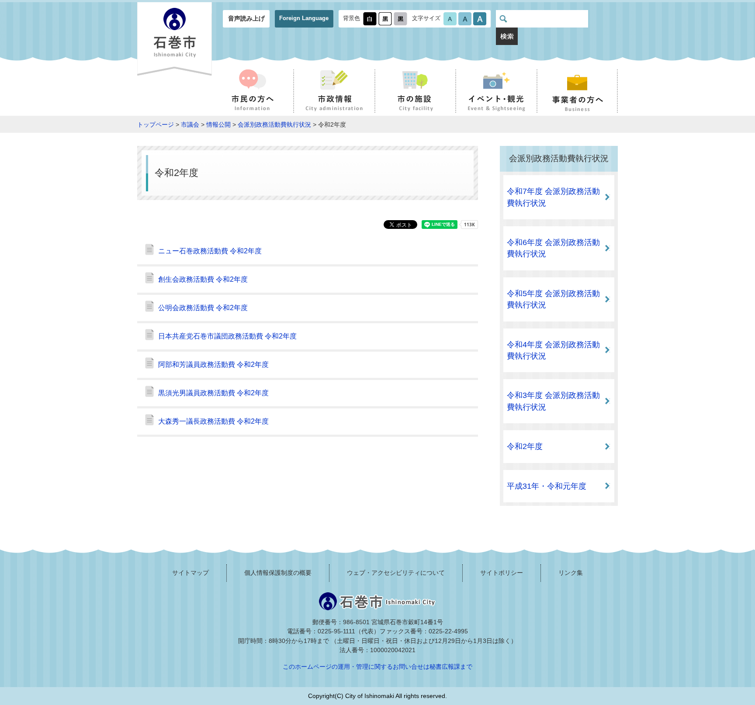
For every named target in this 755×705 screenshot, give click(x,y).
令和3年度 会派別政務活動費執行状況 (553, 401)
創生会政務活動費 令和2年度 (203, 279)
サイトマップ (190, 572)
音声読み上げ (246, 18)
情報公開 (218, 124)
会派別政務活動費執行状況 (274, 124)
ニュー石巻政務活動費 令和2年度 (210, 251)
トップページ (155, 124)
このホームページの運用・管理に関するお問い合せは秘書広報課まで (377, 666)
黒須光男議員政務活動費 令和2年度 (213, 393)
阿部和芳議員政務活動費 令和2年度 (213, 364)
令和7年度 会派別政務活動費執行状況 (553, 197)
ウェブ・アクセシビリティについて (396, 572)
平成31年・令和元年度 (546, 486)
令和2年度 (525, 446)
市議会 (190, 124)
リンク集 (570, 572)
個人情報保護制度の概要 (278, 572)
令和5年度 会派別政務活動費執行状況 (553, 299)
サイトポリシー (501, 572)
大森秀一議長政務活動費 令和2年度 (213, 421)
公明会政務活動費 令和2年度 (203, 307)
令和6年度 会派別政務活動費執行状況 (553, 248)
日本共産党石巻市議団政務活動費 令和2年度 (227, 336)
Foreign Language (304, 18)
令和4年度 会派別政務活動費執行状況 (553, 350)
